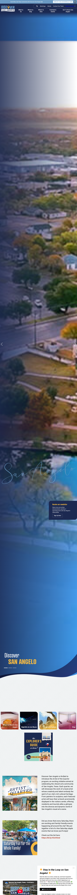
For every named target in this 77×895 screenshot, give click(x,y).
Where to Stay (30, 10)
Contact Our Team (58, 6)
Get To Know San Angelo (68, 10)
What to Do (20, 10)
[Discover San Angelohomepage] (8, 9)
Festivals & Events (53, 10)
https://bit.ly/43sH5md (51, 838)
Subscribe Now (47, 889)
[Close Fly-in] (74, 868)
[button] (2, 344)
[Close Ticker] (75, 1)
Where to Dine (41, 10)
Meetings (43, 6)
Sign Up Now (57, 515)
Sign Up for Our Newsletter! (63, 1)
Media (49, 6)
